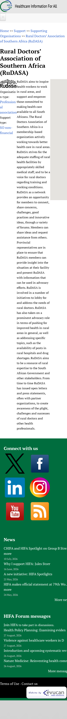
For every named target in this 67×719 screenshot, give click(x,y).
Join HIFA (11, 625)
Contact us (30, 683)
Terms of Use (9, 683)
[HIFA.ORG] (6, 10)
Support (20, 30)
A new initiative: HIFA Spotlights (28, 574)
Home (4, 30)
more (8, 553)
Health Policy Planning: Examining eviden (35, 630)
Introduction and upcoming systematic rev (35, 650)
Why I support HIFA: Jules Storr (27, 563)
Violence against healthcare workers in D (34, 640)
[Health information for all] (36, 6)
